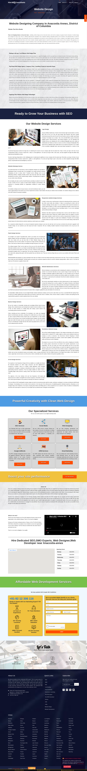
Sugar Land (71, 725)
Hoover (34, 720)
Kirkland (34, 740)
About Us (71, 2)
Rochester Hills (60, 742)
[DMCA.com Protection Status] (32, 768)
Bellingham (10, 740)
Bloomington (11, 745)
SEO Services (19, 426)
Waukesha (71, 747)
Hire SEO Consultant (49, 696)
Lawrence (34, 751)
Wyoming (71, 751)
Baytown (10, 736)
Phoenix (58, 729)
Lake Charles (35, 742)
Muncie (46, 747)
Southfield (71, 720)
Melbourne (46, 729)
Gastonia (22, 756)
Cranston (22, 729)
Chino (21, 720)
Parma (45, 758)
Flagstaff (22, 747)
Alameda (10, 718)
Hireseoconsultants (16, 768)
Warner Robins (72, 742)
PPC (46, 684)
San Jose (59, 753)
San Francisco (60, 751)
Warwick (70, 745)
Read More (19, 437)
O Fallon (46, 751)
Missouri (46, 742)
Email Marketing (67, 451)
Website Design (41, 12)
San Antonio (59, 747)
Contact (76, 2)
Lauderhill (34, 749)
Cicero (21, 725)
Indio (33, 725)
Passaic (58, 718)
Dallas (21, 731)
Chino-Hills (22, 723)
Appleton (10, 727)
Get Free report (69, 476)
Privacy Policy (81, 763)
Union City (71, 738)
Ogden (45, 753)
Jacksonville (35, 729)
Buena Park (10, 751)
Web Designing (67, 426)
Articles (46, 699)
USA (46, 701)
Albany (9, 720)
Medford (46, 727)
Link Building (48, 687)
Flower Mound (23, 749)
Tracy (70, 727)
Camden (10, 753)
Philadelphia (59, 727)
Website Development (49, 709)
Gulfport (34, 718)
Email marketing (48, 689)
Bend (9, 742)
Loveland (46, 720)
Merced (46, 734)
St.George (71, 723)
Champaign (10, 758)
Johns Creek (35, 731)
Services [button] (64, 2)
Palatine (46, 756)
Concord (22, 727)
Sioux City (71, 718)
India (46, 704)
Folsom (22, 751)
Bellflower (10, 738)
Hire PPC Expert (48, 694)
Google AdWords (19, 451)
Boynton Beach (11, 749)
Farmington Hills (23, 742)
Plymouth (59, 731)
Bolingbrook (10, 747)
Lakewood (34, 747)
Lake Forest (35, 745)
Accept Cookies (67, 766)
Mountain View (47, 745)
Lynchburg (46, 723)
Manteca (46, 725)
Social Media (43, 426)
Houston (34, 723)
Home (60, 2)
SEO (46, 679)
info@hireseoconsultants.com (34, 663)
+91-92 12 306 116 (22, 598)
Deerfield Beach (23, 736)
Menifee (46, 731)
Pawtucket (59, 720)
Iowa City (34, 727)
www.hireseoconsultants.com (68, 770)
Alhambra (10, 723)
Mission (46, 740)
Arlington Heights (12, 729)
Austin (9, 731)
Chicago (22, 718)
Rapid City (59, 736)
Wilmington (71, 749)
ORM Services (43, 451)
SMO (46, 682)
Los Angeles (47, 718)
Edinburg (22, 738)
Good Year (22, 758)
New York (46, 749)
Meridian (46, 736)
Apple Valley (11, 725)
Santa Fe (59, 756)
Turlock (70, 734)
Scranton (59, 758)
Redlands (59, 738)
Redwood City (60, 740)
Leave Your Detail (70, 663)
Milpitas (46, 738)
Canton (9, 756)
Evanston (22, 740)
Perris (58, 723)
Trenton (70, 729)
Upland (70, 740)
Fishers (22, 745)
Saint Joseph (59, 745)
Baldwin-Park (11, 734)
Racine (58, 734)
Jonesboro (34, 734)
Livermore (34, 756)
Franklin (22, 753)
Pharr (58, 725)
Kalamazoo (34, 736)
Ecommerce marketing (50, 692)
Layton (33, 753)
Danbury (22, 734)
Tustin (70, 736)
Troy (70, 731)
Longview (34, 758)
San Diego (59, 749)
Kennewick (34, 738)
